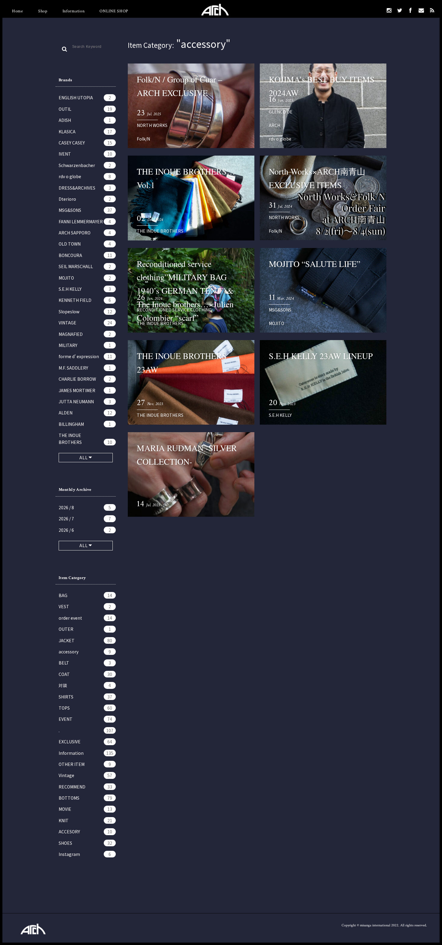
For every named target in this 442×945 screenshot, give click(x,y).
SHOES (85, 843)
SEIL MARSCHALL (85, 266)
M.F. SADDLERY (85, 368)
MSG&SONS (85, 210)
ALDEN (85, 413)
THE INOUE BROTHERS (85, 438)
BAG (85, 595)
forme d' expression (85, 356)
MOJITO (85, 278)
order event (85, 618)
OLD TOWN (85, 244)
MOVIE (85, 809)
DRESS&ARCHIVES (85, 188)
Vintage (85, 775)
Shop (43, 11)
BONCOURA (85, 255)
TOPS (85, 708)
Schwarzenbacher (85, 165)
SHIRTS (85, 697)
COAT (85, 674)
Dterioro (85, 199)
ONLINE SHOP (114, 11)
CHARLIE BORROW (85, 379)
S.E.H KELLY (85, 289)
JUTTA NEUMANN (85, 401)
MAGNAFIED (85, 334)
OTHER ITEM (85, 764)
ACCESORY (85, 832)
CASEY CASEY (85, 143)
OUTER (85, 629)
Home (17, 11)
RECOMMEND (85, 787)
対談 (85, 685)
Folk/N (143, 139)
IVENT (85, 154)
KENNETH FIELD (85, 300)
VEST (85, 606)
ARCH (274, 125)
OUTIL (85, 109)
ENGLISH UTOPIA (85, 97)
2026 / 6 (85, 530)
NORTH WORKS (152, 125)
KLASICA (85, 132)
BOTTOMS (85, 798)
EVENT (85, 719)
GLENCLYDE (281, 112)
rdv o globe (85, 176)
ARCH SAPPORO (85, 233)
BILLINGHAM (85, 424)
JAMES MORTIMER (85, 390)
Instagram (85, 854)
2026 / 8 (85, 507)
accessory (85, 652)
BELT (85, 663)
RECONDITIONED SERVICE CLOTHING (174, 310)
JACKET (85, 640)
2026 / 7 (85, 519)
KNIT (85, 820)
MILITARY (85, 345)
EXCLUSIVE (85, 742)
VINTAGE (85, 323)
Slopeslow (85, 311)
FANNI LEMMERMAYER (85, 221)
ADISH (85, 120)
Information (74, 11)
